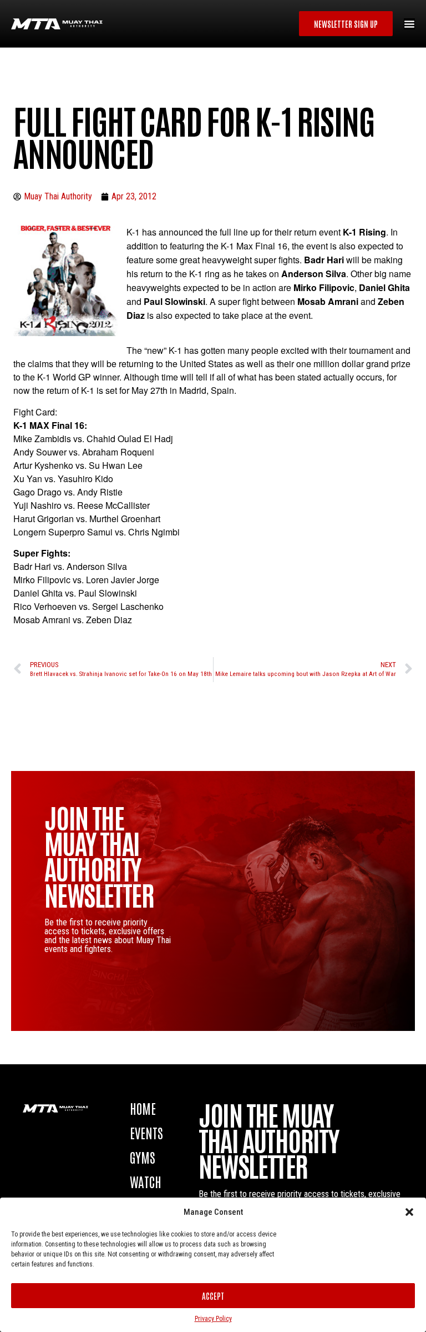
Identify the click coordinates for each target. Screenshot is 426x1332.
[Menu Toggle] (409, 23)
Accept (213, 1295)
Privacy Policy (213, 1319)
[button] (409, 1212)
